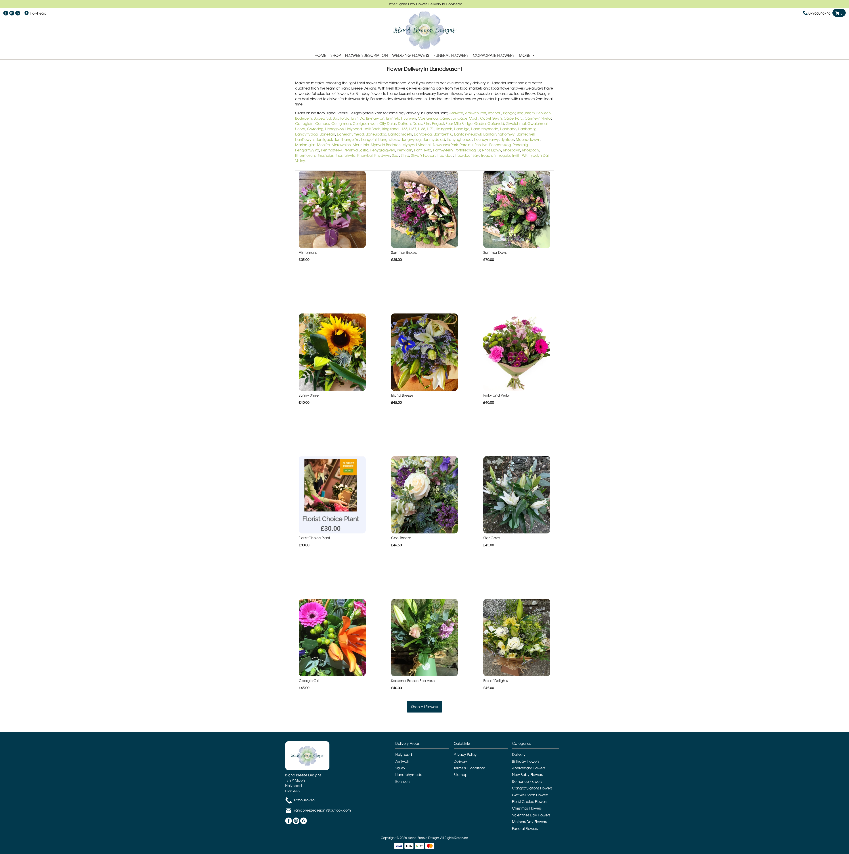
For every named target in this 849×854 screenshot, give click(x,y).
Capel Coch (467, 118)
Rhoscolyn (511, 150)
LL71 (430, 129)
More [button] (525, 55)
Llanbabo (508, 129)
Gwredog (315, 129)
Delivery (460, 761)
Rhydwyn (382, 155)
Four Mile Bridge (459, 123)
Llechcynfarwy (486, 139)
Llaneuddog (376, 134)
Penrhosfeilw (331, 150)
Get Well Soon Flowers (530, 795)
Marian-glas (305, 145)
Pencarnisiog (500, 145)
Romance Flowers (527, 781)
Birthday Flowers (525, 761)
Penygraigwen (382, 150)
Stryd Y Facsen (423, 155)
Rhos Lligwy (491, 150)
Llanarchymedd (484, 129)
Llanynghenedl (459, 139)
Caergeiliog (428, 118)
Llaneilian (327, 134)
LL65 (403, 129)
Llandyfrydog (306, 134)
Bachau (494, 113)
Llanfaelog (423, 134)
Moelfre (323, 145)
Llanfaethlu (443, 134)
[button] (424, 745)
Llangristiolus (388, 139)
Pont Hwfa (422, 150)
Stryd (405, 155)
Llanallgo (461, 129)
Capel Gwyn (491, 118)
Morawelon (341, 145)
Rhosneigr (325, 155)
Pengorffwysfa (307, 150)
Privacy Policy (465, 754)
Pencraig (520, 145)
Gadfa (480, 123)
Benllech (543, 113)
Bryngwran (375, 118)
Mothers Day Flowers (529, 822)
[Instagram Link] (11, 13)
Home (320, 55)
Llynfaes (507, 139)
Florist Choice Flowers (529, 801)
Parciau (466, 145)
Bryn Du (357, 118)
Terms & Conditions (469, 768)
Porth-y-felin (443, 150)
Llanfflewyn (304, 139)
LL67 (412, 129)
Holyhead (353, 129)
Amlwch (456, 113)
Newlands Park (445, 145)
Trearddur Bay (467, 155)
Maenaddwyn (528, 139)
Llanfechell (525, 134)
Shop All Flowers (424, 707)
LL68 (421, 129)
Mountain (361, 145)
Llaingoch (444, 129)
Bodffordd (341, 118)
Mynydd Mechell (416, 145)
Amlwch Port (475, 113)
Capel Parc (513, 118)
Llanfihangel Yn (346, 139)
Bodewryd (322, 118)
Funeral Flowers (451, 55)
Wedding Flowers (410, 55)
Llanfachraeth (400, 134)
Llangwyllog (411, 139)
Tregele (503, 155)
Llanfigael (324, 139)
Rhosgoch (530, 150)
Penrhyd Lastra (356, 150)
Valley (300, 161)
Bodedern (303, 118)
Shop (336, 55)
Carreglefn (304, 123)
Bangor (509, 113)
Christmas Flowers (526, 808)
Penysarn (404, 150)
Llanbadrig (527, 129)
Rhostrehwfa (345, 155)
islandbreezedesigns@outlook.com (322, 810)
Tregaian (488, 155)
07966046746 (819, 13)
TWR (524, 155)
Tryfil (515, 155)
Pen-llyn (481, 145)
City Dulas (387, 123)
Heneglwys (334, 129)
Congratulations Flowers (532, 788)
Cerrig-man (341, 123)
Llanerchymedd (350, 134)
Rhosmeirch (305, 155)
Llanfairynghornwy (499, 134)
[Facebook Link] (5, 13)
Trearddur (445, 155)
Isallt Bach (372, 129)
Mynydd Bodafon (386, 145)
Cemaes (322, 123)
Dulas (417, 123)
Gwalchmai (516, 123)
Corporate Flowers (493, 55)
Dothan (404, 123)
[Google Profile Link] (17, 13)
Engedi (438, 123)
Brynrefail (394, 118)
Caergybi (448, 118)
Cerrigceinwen (365, 123)
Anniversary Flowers (528, 768)
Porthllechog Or (467, 150)
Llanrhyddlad (434, 139)
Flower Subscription (366, 55)
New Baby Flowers (527, 774)
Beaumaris (526, 113)
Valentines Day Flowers (531, 815)
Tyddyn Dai (539, 155)
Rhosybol (365, 155)
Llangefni (369, 139)
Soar (395, 155)
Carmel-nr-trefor (538, 118)
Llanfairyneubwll (468, 134)
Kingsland (390, 129)
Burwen (409, 118)
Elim (427, 123)
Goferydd (496, 123)
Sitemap (461, 774)
